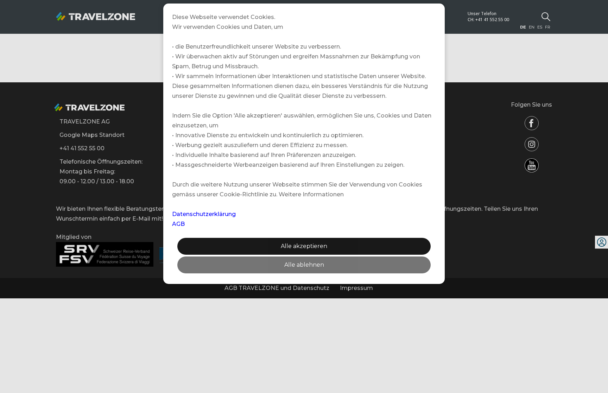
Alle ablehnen (304, 264)
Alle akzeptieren (304, 246)
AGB (178, 224)
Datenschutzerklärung (204, 214)
